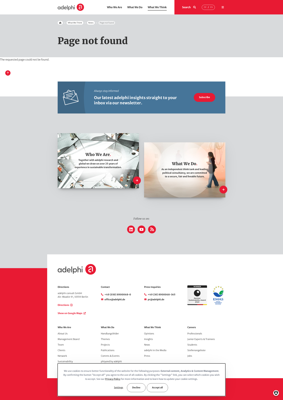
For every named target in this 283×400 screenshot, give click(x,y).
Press (147, 355)
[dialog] (141, 379)
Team (61, 344)
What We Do (134, 7)
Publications (107, 350)
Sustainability (65, 361)
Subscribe (204, 97)
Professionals (194, 333)
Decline (136, 387)
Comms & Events (110, 355)
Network (62, 355)
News (91, 22)
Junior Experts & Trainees (201, 339)
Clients (61, 350)
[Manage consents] (276, 393)
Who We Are (114, 7)
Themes (105, 339)
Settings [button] (118, 387)
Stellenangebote (196, 350)
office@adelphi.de (114, 299)
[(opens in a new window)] (218, 304)
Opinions (149, 333)
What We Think (157, 7)
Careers (191, 327)
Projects (105, 344)
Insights (148, 339)
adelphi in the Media (155, 350)
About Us (63, 333)
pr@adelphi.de (156, 299)
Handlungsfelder (110, 333)
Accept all (157, 387)
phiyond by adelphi (111, 361)
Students (192, 344)
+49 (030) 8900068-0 (117, 294)
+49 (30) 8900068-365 (161, 294)
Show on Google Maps (70, 313)
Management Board (68, 339)
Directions (63, 305)
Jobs (189, 355)
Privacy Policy (112, 379)
